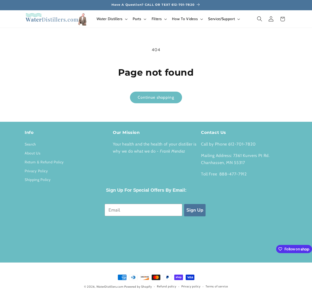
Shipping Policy (37, 179)
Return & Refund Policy (44, 162)
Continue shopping (156, 97)
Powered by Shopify (138, 286)
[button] (112, 18)
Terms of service (217, 286)
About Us (33, 153)
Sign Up (194, 210)
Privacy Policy (36, 171)
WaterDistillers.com (109, 286)
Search (30, 144)
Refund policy (166, 286)
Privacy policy (191, 286)
